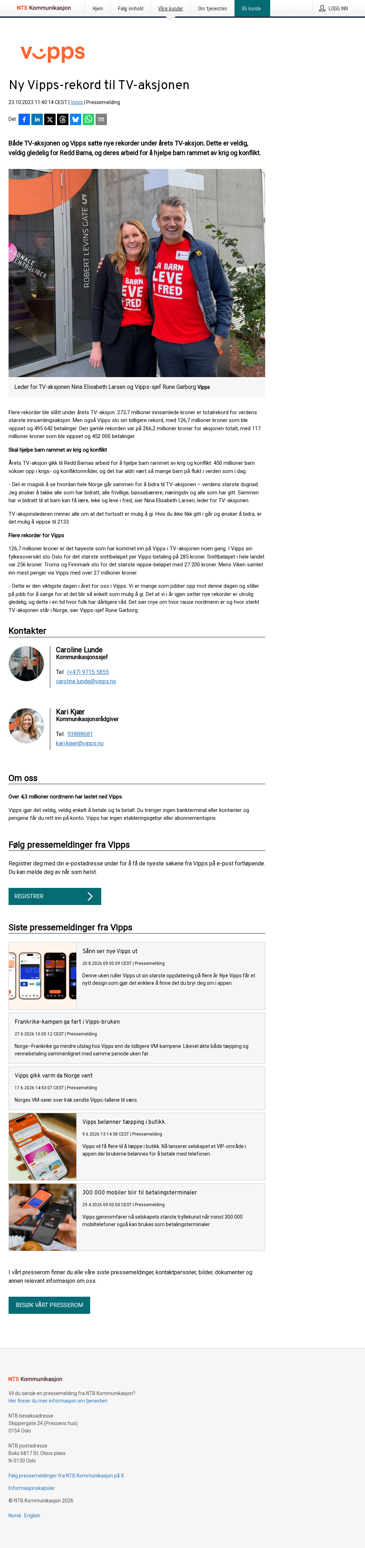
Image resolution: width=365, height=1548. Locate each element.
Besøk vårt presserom (49, 1305)
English (32, 1515)
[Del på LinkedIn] (37, 120)
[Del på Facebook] (24, 120)
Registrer (28, 896)
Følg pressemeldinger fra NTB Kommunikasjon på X (66, 1475)
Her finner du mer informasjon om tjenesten (58, 1401)
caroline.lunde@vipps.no (86, 681)
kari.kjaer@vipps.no (80, 743)
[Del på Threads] (62, 120)
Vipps (77, 102)
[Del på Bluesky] (75, 120)
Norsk (15, 1515)
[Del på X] (50, 120)
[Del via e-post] (101, 120)
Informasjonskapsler (32, 1488)
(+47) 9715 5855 (88, 672)
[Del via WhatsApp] (88, 120)
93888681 (80, 734)
